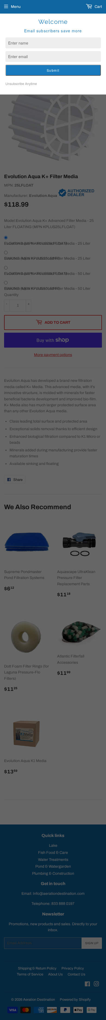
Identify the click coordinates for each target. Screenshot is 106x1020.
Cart (98, 7)
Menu (16, 7)
